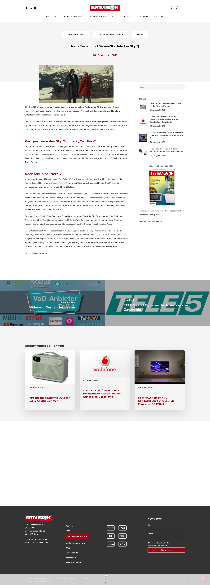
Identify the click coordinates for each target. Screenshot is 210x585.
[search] (171, 7)
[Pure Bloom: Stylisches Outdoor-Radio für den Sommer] (50, 380)
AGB (68, 548)
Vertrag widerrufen (77, 536)
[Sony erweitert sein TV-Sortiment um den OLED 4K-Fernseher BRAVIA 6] (160, 380)
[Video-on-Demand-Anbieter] (52, 303)
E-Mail (150, 534)
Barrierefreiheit (73, 562)
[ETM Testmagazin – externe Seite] (162, 207)
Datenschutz (72, 552)
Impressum (71, 557)
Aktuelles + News (35, 388)
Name (150, 525)
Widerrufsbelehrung (75, 543)
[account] (177, 7)
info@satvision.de (39, 542)
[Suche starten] (181, 87)
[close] (106, 575)
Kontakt (69, 526)
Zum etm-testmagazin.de (150, 221)
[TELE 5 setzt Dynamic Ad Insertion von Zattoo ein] (157, 303)
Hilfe (68, 530)
